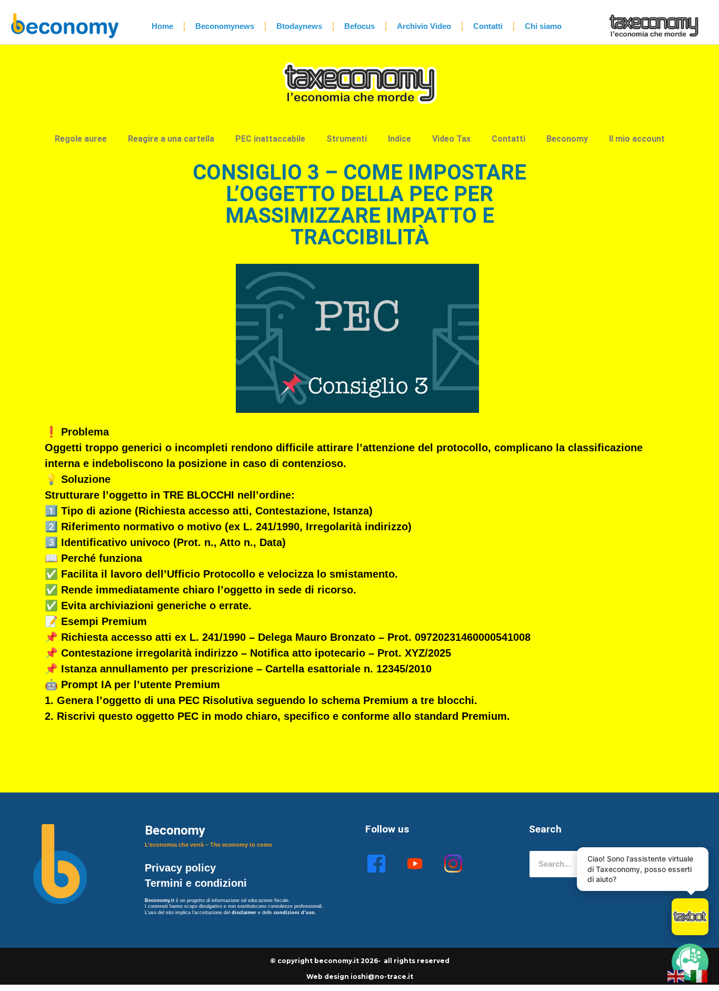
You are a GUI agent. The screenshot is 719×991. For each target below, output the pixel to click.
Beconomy (567, 139)
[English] (676, 975)
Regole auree (81, 139)
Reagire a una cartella (171, 139)
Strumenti (346, 139)
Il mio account (637, 139)
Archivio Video (424, 26)
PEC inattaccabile (270, 139)
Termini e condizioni (196, 883)
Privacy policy (182, 868)
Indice (399, 139)
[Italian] (699, 975)
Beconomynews (224, 26)
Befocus (359, 26)
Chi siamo (543, 26)
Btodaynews (299, 26)
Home (162, 26)
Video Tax (451, 139)
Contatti (488, 26)
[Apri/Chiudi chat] (690, 916)
